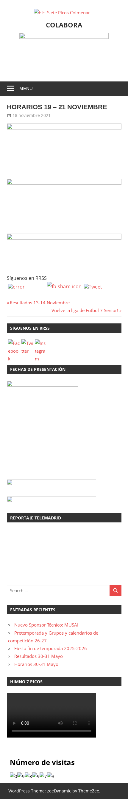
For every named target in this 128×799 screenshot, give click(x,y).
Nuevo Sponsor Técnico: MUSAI (46, 625)
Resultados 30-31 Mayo (38, 656)
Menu (26, 88)
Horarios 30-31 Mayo (36, 664)
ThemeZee (88, 791)
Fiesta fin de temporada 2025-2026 (50, 648)
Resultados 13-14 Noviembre (40, 303)
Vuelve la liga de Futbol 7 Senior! (84, 310)
